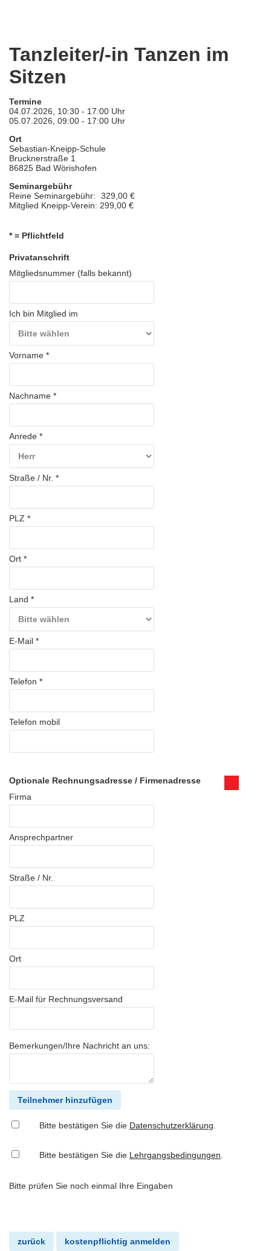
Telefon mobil (34, 722)
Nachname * (32, 395)
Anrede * (25, 436)
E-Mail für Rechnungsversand (66, 999)
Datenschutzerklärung (171, 1125)
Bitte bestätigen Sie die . (127, 1125)
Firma (20, 797)
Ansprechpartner (41, 837)
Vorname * (29, 355)
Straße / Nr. (31, 878)
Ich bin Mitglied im (43, 313)
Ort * (18, 559)
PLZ (17, 918)
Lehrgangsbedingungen (175, 1155)
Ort (15, 958)
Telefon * (25, 681)
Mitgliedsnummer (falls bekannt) (70, 273)
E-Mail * (24, 641)
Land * (21, 599)
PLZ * (19, 518)
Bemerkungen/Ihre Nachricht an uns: (79, 1045)
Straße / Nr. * (34, 478)
